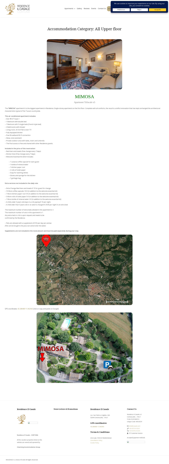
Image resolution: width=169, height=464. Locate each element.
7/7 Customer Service (135, 433)
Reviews (87, 8)
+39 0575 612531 (134, 428)
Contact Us (102, 8)
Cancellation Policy (96, 440)
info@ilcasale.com (134, 426)
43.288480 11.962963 (25, 309)
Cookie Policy (94, 443)
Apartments (69, 8)
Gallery (79, 8)
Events (93, 8)
